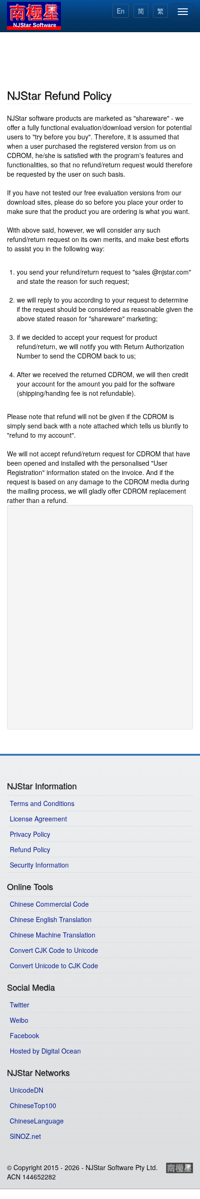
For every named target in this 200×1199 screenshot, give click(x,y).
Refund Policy (30, 849)
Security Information (39, 864)
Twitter (19, 1004)
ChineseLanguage (37, 1120)
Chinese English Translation (51, 919)
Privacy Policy (30, 834)
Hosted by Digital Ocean (45, 1050)
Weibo (19, 1020)
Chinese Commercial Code (49, 904)
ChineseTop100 (33, 1105)
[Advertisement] (100, 59)
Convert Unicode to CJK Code (54, 965)
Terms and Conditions (42, 803)
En (121, 10)
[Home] (34, 16)
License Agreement (38, 818)
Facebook (24, 1035)
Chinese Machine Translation (52, 934)
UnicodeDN (26, 1090)
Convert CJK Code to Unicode (54, 950)
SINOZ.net (25, 1136)
